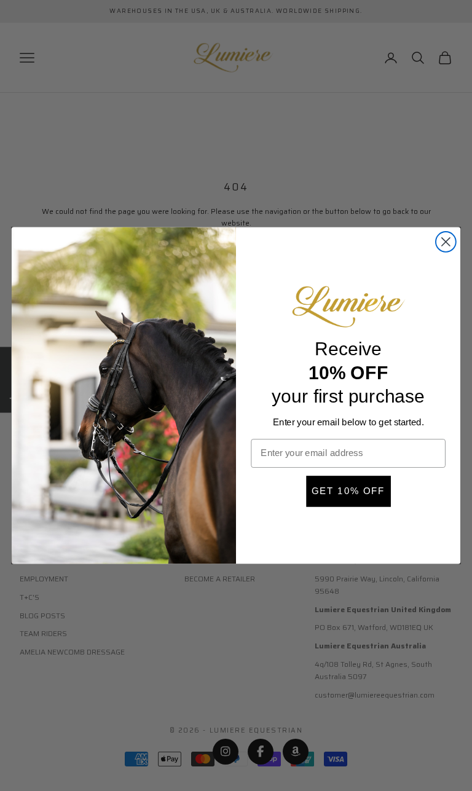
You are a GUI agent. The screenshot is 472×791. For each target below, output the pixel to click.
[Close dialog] (446, 242)
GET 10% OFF (348, 491)
